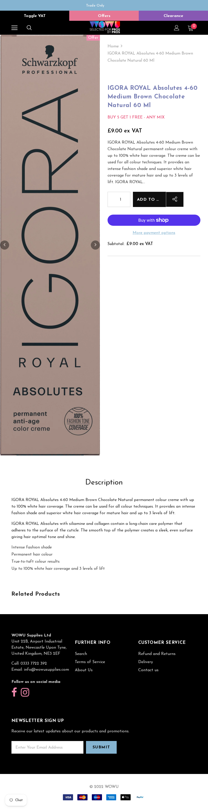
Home (113, 46)
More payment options (154, 233)
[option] (95, 5)
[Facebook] (14, 692)
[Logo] (105, 27)
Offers (104, 16)
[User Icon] (176, 27)
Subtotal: (116, 244)
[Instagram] (25, 692)
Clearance (173, 16)
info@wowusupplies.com (46, 670)
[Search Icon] (29, 27)
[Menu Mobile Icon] (14, 28)
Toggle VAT (35, 16)
